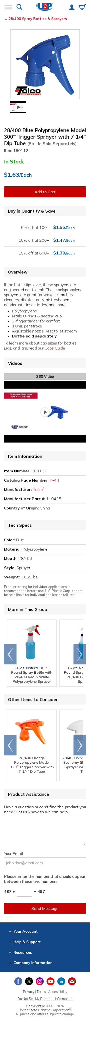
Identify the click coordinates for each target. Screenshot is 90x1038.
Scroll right (79, 654)
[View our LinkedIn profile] (61, 981)
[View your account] (71, 8)
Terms (41, 992)
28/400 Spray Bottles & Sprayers (37, 19)
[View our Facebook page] (18, 981)
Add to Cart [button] (45, 191)
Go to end (10, 654)
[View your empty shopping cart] (82, 7)
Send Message (45, 908)
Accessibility (57, 992)
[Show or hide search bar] (19, 7)
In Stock (14, 161)
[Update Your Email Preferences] (72, 981)
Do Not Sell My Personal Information (45, 999)
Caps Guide (54, 348)
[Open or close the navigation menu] (8, 8)
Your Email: (14, 853)
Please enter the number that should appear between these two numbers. (44, 879)
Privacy (28, 992)
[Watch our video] (18, 107)
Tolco (38, 489)
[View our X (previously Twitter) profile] (29, 981)
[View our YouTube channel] (51, 981)
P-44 (54, 480)
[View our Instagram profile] (40, 981)
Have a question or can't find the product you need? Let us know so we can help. (45, 809)
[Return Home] (44, 7)
